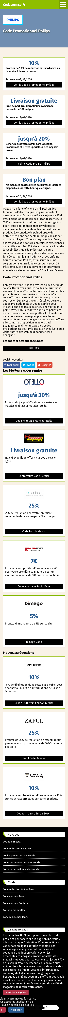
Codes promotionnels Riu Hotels (21, 862)
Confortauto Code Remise (34, 476)
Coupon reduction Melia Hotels (21, 869)
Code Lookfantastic (34, 531)
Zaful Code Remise (34, 758)
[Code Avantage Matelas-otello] (34, 383)
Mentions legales (15, 992)
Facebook (12, 364)
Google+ (45, 364)
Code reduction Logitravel (17, 848)
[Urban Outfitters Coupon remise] (34, 665)
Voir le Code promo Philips (34, 163)
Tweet (29, 364)
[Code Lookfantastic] (34, 494)
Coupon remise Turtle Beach (34, 813)
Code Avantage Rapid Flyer (34, 586)
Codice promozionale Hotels (19, 855)
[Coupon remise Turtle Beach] (34, 776)
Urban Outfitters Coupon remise (34, 703)
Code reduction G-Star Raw (18, 889)
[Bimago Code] (34, 604)
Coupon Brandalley (14, 910)
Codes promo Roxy (13, 896)
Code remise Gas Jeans (16, 916)
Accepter (16, 1009)
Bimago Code (34, 641)
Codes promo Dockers (15, 903)
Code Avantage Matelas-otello (34, 420)
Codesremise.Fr (14, 4)
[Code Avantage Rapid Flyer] (34, 549)
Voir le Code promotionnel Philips (34, 84)
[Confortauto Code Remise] (34, 439)
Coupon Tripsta (12, 841)
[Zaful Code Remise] (34, 721)
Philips (34, 348)
